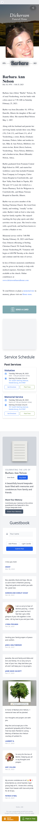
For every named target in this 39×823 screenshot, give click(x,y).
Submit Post (19, 549)
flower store (27, 294)
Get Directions (11, 387)
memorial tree (28, 290)
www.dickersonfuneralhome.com (16, 280)
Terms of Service (25, 813)
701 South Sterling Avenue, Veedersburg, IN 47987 (18, 381)
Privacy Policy (13, 813)
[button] (19, 693)
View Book (10, 477)
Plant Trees (27, 387)
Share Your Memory (14, 511)
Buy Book (22, 477)
